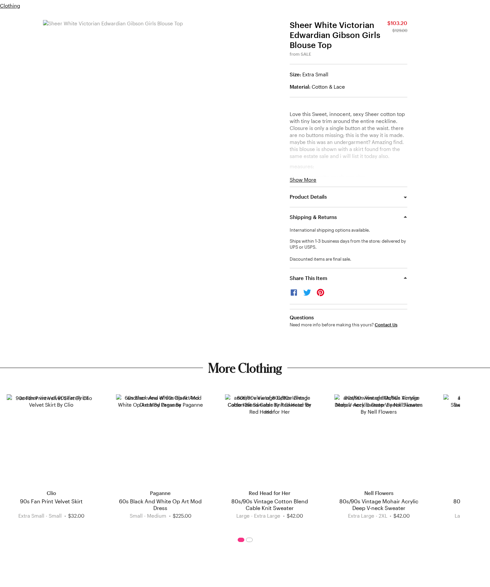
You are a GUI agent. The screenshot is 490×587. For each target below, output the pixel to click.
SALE (306, 54)
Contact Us (386, 325)
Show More (303, 179)
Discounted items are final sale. (320, 259)
